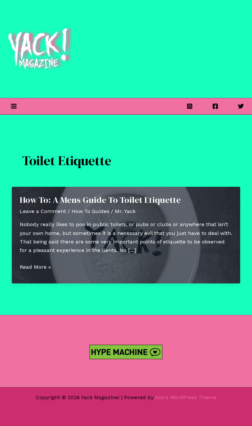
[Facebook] (215, 106)
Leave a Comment (43, 211)
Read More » (35, 267)
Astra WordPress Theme (186, 397)
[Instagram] (189, 106)
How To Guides (90, 211)
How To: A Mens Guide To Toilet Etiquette (100, 200)
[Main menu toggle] (14, 106)
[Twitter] (240, 106)
